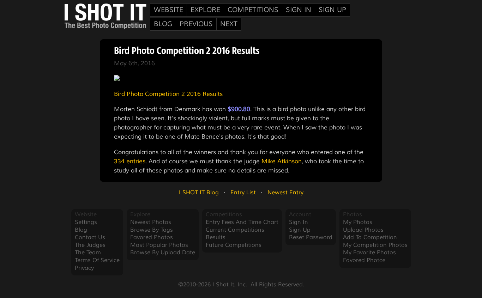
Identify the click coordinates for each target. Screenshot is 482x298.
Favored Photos (151, 237)
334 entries (129, 161)
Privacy (84, 268)
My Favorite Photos (369, 252)
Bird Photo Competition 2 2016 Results (168, 94)
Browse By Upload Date (162, 252)
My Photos (357, 222)
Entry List (243, 192)
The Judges (90, 245)
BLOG (163, 24)
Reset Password (310, 237)
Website (168, 10)
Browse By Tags (151, 229)
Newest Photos (150, 222)
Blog (81, 229)
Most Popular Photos (159, 245)
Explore (205, 10)
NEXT (228, 24)
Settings (86, 222)
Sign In (298, 10)
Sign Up (332, 10)
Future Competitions (233, 245)
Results (215, 237)
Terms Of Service (97, 260)
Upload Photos (363, 229)
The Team (88, 252)
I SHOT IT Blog (199, 192)
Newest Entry (285, 192)
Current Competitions (235, 229)
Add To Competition (370, 237)
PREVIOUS (196, 24)
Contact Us (90, 237)
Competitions (253, 10)
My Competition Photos (375, 245)
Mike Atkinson (281, 161)
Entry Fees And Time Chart (242, 222)
